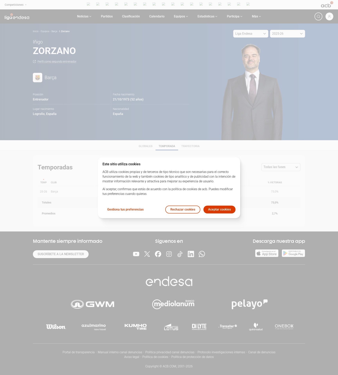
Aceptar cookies (219, 209)
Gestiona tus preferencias (125, 209)
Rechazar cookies (182, 209)
